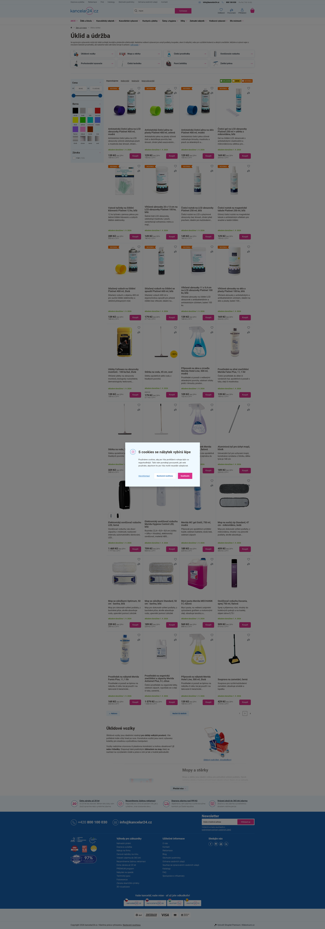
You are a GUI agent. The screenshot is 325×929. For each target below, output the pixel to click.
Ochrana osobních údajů (147, 2)
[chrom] (83, 140)
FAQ (102, 2)
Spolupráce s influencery (174, 876)
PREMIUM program (125, 868)
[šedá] (83, 112)
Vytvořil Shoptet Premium (228, 925)
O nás (165, 843)
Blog (165, 854)
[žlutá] (75, 121)
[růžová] (83, 131)
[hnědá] (90, 131)
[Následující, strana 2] (245, 713)
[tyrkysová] (90, 121)
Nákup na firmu (124, 850)
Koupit (135, 156)
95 (80, 89)
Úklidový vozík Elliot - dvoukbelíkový (217, 760)
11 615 (94, 89)
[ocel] (98, 140)
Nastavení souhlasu (165, 476)
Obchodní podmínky (126, 2)
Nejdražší (135, 81)
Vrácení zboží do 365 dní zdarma (232, 801)
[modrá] (98, 121)
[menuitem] (73, 20)
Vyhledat (183, 11)
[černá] (75, 112)
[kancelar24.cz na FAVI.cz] (75, 850)
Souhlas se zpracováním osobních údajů (181, 865)
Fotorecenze (122, 879)
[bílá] (90, 112)
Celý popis (134, 45)
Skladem (227, 81)
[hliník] (75, 140)
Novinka (248, 81)
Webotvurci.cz (248, 925)
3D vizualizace (123, 887)
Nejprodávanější (148, 81)
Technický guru (123, 876)
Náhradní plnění (124, 843)
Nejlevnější (125, 81)
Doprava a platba (77, 2)
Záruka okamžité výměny (128, 883)
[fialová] (75, 131)
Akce (237, 81)
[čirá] (98, 131)
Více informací (144, 476)
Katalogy (111, 2)
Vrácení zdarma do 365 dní (129, 858)
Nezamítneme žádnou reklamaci (140, 801)
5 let (80, 158)
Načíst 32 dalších (179, 713)
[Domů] (71, 27)
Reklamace (92, 2)
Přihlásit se (245, 822)
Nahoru (114, 713)
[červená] (98, 112)
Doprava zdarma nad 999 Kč (184, 801)
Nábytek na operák (125, 872)
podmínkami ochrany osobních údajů (216, 830)
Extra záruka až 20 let (89, 801)
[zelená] (83, 121)
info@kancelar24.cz (136, 822)
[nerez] (90, 140)
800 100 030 (92, 822)
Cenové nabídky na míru (127, 854)
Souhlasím (185, 476)
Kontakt (164, 2)
